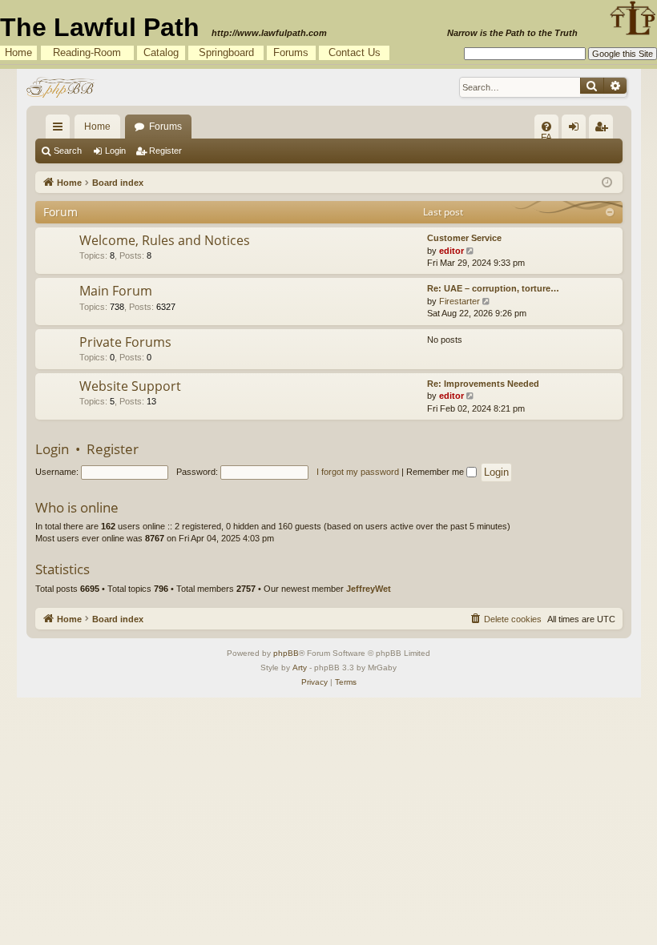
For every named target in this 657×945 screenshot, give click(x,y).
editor (451, 250)
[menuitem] (546, 127)
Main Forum (115, 291)
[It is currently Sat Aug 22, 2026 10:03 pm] (607, 181)
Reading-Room (87, 52)
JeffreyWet (368, 588)
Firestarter (459, 301)
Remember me (436, 472)
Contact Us (354, 52)
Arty (299, 667)
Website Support (130, 386)
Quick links (61, 130)
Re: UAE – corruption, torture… (493, 288)
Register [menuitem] (604, 130)
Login (115, 150)
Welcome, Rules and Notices (164, 240)
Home (18, 52)
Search (68, 150)
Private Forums (125, 342)
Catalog (161, 52)
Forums (290, 52)
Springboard (226, 52)
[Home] (62, 87)
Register (165, 150)
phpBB (286, 653)
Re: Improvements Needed (483, 383)
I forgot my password (357, 472)
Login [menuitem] (577, 130)
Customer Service (464, 238)
